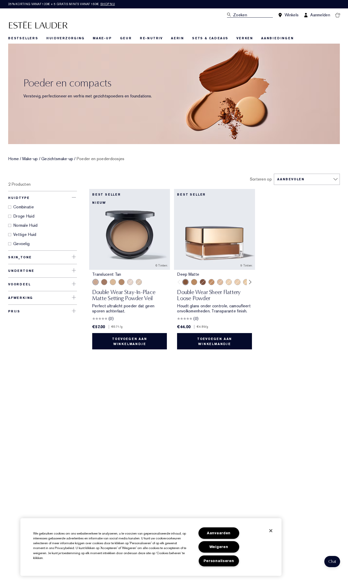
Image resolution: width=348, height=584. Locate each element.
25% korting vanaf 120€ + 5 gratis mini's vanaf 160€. (61, 4)
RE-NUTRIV (151, 38)
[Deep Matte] (185, 282)
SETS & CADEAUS (210, 38)
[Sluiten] (270, 530)
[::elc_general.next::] (249, 282)
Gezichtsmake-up (57, 158)
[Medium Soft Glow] (211, 282)
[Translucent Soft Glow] (228, 282)
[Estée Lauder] (38, 25)
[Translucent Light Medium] (139, 282)
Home (13, 158)
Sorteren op (261, 179)
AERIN (177, 38)
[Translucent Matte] (237, 282)
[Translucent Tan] (95, 282)
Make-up (30, 158)
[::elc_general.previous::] (180, 282)
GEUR (126, 38)
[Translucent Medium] (113, 282)
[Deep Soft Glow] (202, 282)
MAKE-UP (102, 38)
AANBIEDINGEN (277, 38)
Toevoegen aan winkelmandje (129, 341)
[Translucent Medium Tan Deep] (121, 282)
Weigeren (218, 546)
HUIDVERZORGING (65, 38)
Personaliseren (219, 560)
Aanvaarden (219, 533)
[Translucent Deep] (104, 282)
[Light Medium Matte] (220, 282)
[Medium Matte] (194, 282)
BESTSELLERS (23, 38)
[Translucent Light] (130, 282)
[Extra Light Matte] (246, 282)
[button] (332, 561)
